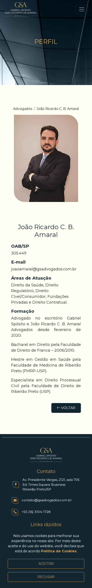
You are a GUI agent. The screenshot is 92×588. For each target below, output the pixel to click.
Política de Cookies (59, 551)
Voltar (67, 408)
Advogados (22, 109)
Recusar (46, 577)
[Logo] (20, 9)
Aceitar (46, 564)
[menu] (82, 9)
